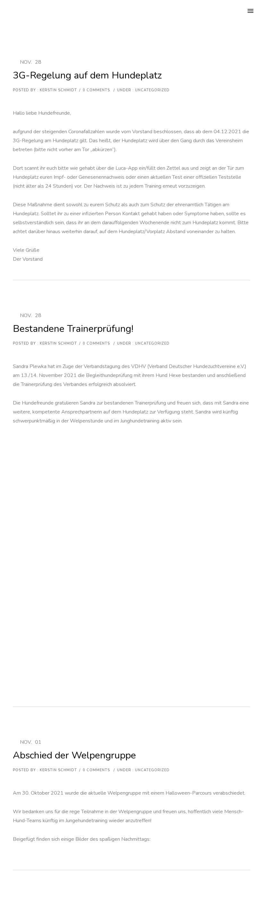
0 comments (96, 90)
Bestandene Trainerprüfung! (73, 328)
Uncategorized (152, 90)
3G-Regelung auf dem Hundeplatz (87, 75)
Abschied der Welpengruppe (74, 755)
